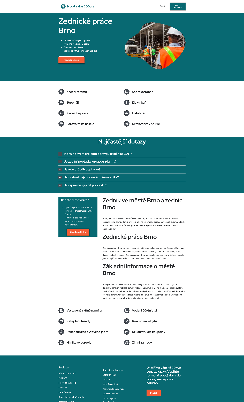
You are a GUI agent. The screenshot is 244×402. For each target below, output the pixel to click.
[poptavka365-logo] (77, 3)
